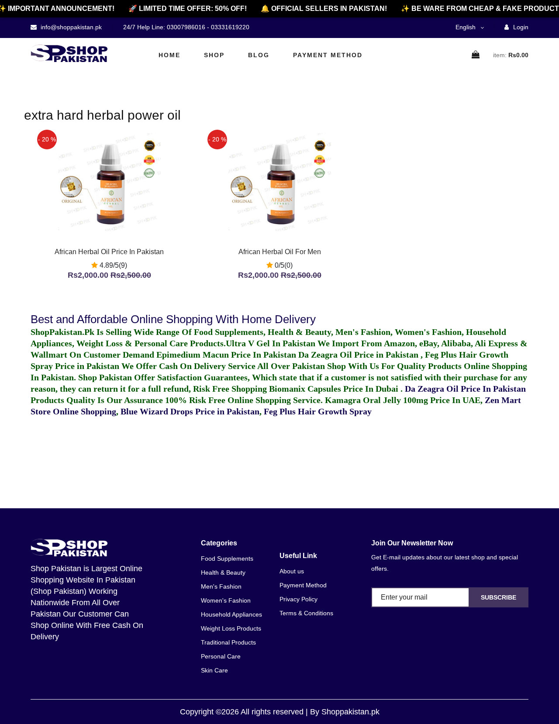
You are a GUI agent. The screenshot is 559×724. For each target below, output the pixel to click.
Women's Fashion (226, 600)
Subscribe (498, 597)
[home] (69, 53)
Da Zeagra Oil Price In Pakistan (465, 388)
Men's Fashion (221, 586)
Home (169, 55)
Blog (258, 55)
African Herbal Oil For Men (279, 251)
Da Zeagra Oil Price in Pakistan (359, 354)
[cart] (476, 55)
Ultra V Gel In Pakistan (270, 343)
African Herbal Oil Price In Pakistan (109, 251)
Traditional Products (228, 642)
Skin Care (214, 670)
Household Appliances (231, 614)
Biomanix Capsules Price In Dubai (334, 388)
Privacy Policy (298, 599)
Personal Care (221, 656)
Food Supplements (227, 558)
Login (519, 27)
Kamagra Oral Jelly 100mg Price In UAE (402, 400)
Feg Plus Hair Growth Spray (318, 411)
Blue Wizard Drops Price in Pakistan (190, 411)
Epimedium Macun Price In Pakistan (226, 354)
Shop (214, 55)
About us (292, 571)
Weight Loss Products (231, 628)
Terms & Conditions (306, 613)
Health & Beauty (223, 572)
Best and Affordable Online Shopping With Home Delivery (173, 319)
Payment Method (327, 55)
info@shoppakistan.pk (70, 27)
